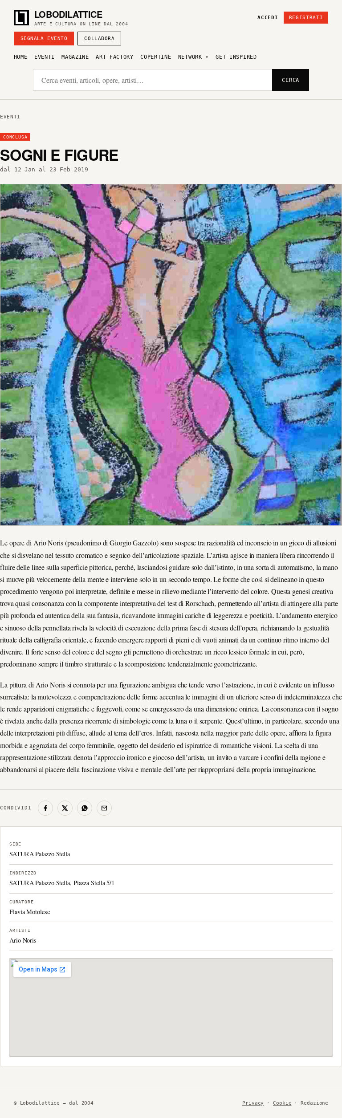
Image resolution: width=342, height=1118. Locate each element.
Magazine (75, 57)
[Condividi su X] (65, 808)
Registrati (306, 17)
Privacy (253, 1103)
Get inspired (236, 57)
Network (190, 57)
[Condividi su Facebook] (45, 808)
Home (21, 57)
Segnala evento (44, 38)
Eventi (44, 57)
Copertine (155, 57)
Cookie (282, 1103)
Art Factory (115, 57)
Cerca (290, 80)
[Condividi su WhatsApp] (84, 808)
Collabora (99, 38)
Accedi (267, 17)
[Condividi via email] (104, 808)
